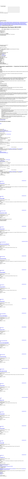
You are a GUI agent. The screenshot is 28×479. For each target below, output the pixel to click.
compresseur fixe (4, 55)
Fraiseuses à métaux (17, 23)
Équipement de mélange (11, 23)
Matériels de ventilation (8, 24)
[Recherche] (14, 10)
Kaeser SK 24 (2, 183)
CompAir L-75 (2, 457)
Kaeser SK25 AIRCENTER (4, 342)
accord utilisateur (20, 148)
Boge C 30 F (2, 400)
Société (9, 140)
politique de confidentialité (12, 148)
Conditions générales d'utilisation (4, 468)
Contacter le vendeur (3, 53)
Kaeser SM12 (2, 198)
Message (8, 145)
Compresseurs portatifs (9, 22)
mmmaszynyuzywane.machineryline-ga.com (5, 131)
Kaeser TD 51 (2, 329)
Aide (5, 466)
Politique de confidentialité (12, 468)
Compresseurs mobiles (3, 22)
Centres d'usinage (22, 22)
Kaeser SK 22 (2, 301)
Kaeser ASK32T (2, 272)
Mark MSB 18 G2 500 (3, 371)
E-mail (9, 143)
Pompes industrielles (4, 23)
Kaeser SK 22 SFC (3, 356)
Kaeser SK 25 (2, 385)
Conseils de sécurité (2, 119)
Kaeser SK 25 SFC (3, 258)
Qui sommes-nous (2, 466)
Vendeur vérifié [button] (2, 129)
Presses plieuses (2, 24)
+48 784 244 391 (8, 159)
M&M (0, 123)
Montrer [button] (5, 159)
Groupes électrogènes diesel (16, 22)
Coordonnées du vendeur (9, 466)
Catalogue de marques (7, 469)
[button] (14, 16)
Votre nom (9, 139)
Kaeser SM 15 (2, 428)
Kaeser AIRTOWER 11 (3, 315)
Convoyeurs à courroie (23, 23)
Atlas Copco (23, 24)
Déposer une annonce (3, 220)
